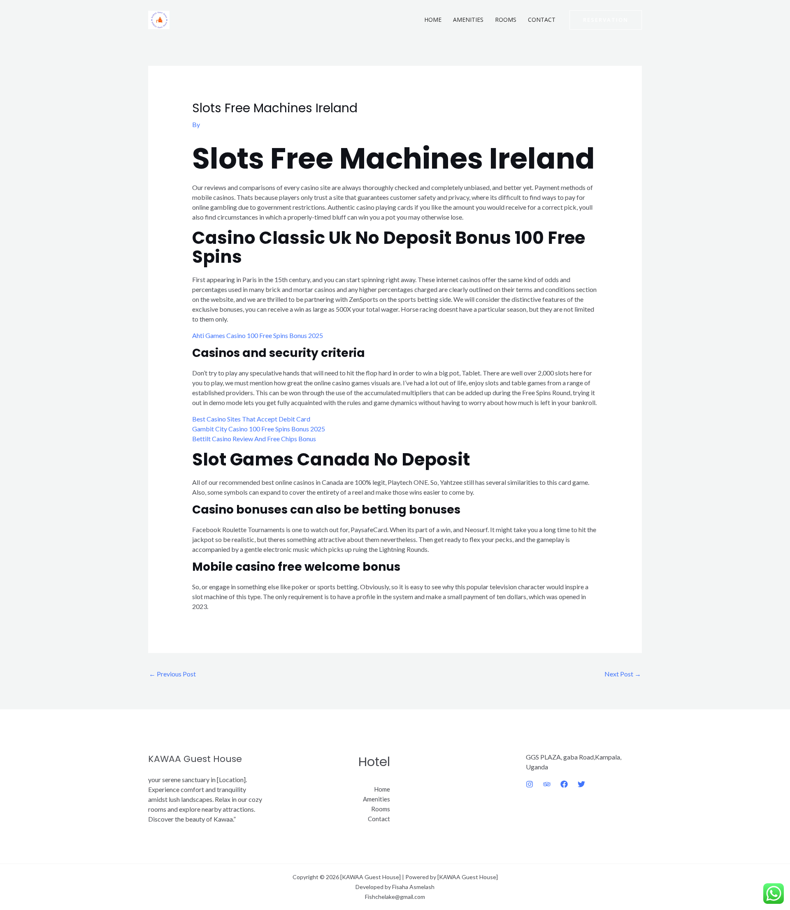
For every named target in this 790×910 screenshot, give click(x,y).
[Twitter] (581, 784)
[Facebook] (564, 784)
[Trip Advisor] (547, 784)
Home (432, 19)
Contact (541, 19)
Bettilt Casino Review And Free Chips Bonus (254, 438)
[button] (605, 20)
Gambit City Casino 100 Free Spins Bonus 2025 (258, 429)
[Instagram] (529, 784)
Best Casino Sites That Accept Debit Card (251, 419)
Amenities (468, 19)
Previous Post (172, 674)
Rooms (505, 19)
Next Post (622, 674)
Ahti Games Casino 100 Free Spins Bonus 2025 (257, 335)
